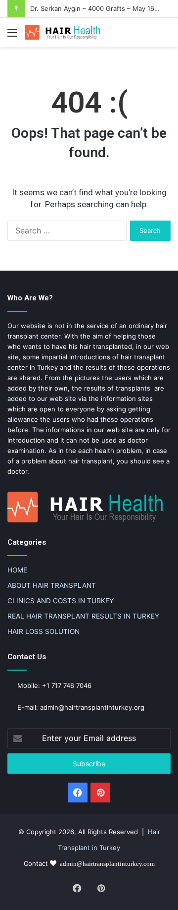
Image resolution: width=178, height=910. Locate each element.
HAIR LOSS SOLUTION (43, 631)
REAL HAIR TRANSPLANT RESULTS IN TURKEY (83, 616)
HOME (17, 570)
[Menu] (12, 36)
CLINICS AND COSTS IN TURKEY (60, 601)
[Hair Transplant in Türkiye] (64, 32)
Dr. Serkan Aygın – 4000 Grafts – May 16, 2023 (102, 8)
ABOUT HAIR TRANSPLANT (51, 585)
